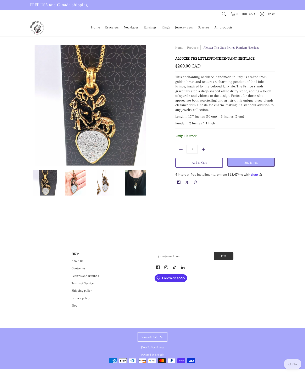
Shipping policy (82, 290)
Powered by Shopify (152, 354)
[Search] (224, 14)
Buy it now (251, 162)
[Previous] (33, 105)
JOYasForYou (148, 347)
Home (179, 47)
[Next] (147, 105)
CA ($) (271, 14)
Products (193, 47)
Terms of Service (83, 283)
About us (77, 261)
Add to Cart (199, 162)
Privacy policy (81, 298)
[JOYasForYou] (37, 27)
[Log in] (262, 14)
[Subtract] (181, 149)
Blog (74, 305)
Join (223, 256)
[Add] (203, 149)
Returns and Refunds (85, 276)
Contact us (78, 268)
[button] (179, 182)
